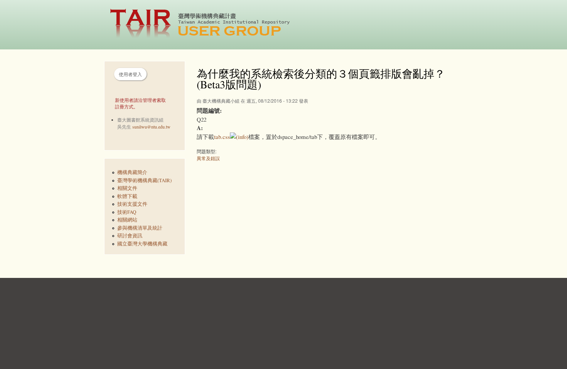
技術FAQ (126, 212)
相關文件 (127, 188)
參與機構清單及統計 (139, 228)
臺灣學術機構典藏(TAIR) (144, 180)
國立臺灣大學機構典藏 (142, 243)
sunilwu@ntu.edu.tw (151, 127)
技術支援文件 (132, 204)
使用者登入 (130, 74)
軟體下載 (127, 196)
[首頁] (204, 24)
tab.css (222, 136)
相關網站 (127, 220)
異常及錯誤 (208, 158)
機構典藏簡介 (132, 172)
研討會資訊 (129, 235)
